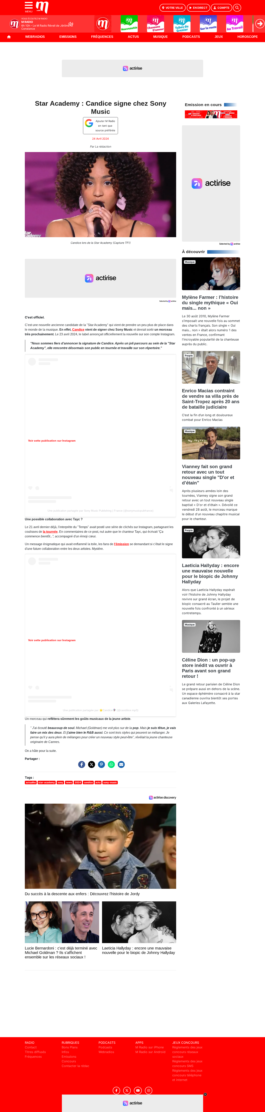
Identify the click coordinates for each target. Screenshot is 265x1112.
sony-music (110, 782)
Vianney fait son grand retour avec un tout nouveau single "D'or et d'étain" (208, 474)
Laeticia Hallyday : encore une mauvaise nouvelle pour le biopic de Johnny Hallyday (210, 573)
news (69, 782)
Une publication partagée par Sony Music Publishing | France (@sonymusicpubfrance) (100, 510)
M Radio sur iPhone (149, 1047)
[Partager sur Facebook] (80, 766)
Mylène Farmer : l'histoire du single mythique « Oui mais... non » (210, 303)
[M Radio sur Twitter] (127, 1090)
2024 (78, 782)
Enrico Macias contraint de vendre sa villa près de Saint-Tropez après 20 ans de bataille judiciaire (210, 399)
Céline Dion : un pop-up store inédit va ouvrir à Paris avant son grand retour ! (208, 668)
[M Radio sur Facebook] (116, 1090)
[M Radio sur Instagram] (148, 1090)
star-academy (46, 782)
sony (60, 782)
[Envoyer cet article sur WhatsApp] (110, 766)
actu (97, 782)
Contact (31, 1047)
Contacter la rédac (75, 1066)
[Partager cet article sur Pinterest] (100, 766)
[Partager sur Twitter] (90, 766)
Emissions (68, 36)
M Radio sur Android (150, 1052)
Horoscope (247, 36)
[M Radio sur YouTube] (138, 1090)
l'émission (121, 544)
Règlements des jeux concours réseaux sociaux (187, 1051)
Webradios (35, 36)
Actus (133, 36)
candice (88, 782)
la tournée (50, 531)
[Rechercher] (237, 8)
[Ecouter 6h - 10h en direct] (211, 114)
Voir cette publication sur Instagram (51, 440)
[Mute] (71, 24)
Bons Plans (70, 1047)
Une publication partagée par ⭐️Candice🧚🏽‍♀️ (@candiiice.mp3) (100, 710)
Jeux (219, 36)
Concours (69, 1061)
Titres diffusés (35, 1052)
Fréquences (102, 36)
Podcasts (191, 36)
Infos (65, 1052)
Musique (160, 36)
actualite (31, 782)
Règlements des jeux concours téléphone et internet (187, 1075)
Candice (78, 329)
